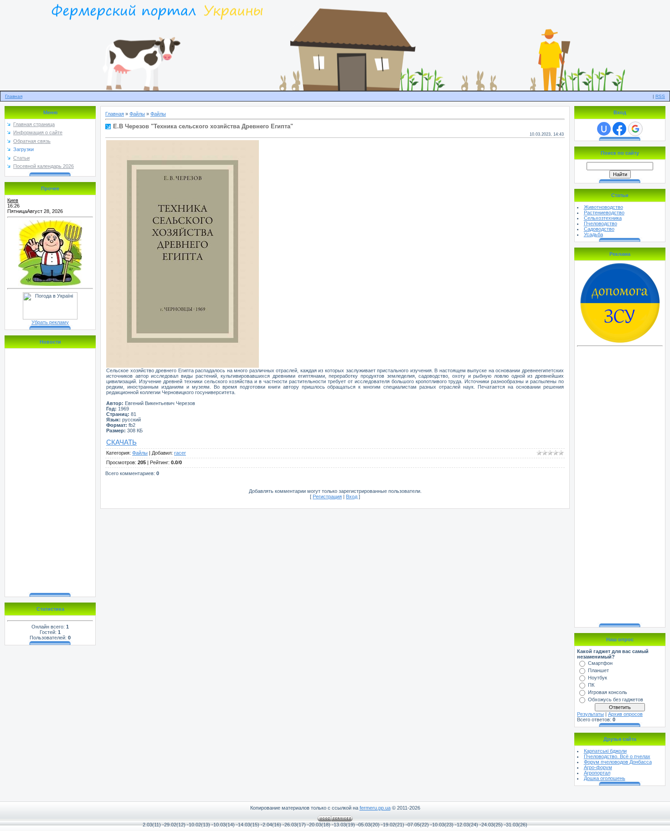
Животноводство (603, 207)
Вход (351, 496)
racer (180, 453)
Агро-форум (598, 767)
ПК (591, 685)
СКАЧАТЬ (121, 442)
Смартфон (600, 663)
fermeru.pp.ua (375, 808)
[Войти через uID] (604, 129)
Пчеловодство (600, 223)
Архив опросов (625, 714)
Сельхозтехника (603, 218)
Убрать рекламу (50, 322)
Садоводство (599, 229)
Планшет (598, 670)
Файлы (137, 114)
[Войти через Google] (635, 129)
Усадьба (593, 234)
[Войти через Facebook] (619, 129)
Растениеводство (604, 212)
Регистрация (327, 496)
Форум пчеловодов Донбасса (618, 762)
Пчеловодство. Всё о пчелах (617, 756)
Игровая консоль (607, 692)
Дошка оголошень (604, 778)
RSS (660, 96)
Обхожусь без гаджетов (615, 699)
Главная (13, 96)
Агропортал (597, 772)
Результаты (590, 714)
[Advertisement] (620, 486)
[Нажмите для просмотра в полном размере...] (182, 366)
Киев (12, 200)
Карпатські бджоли (605, 751)
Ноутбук (597, 677)
